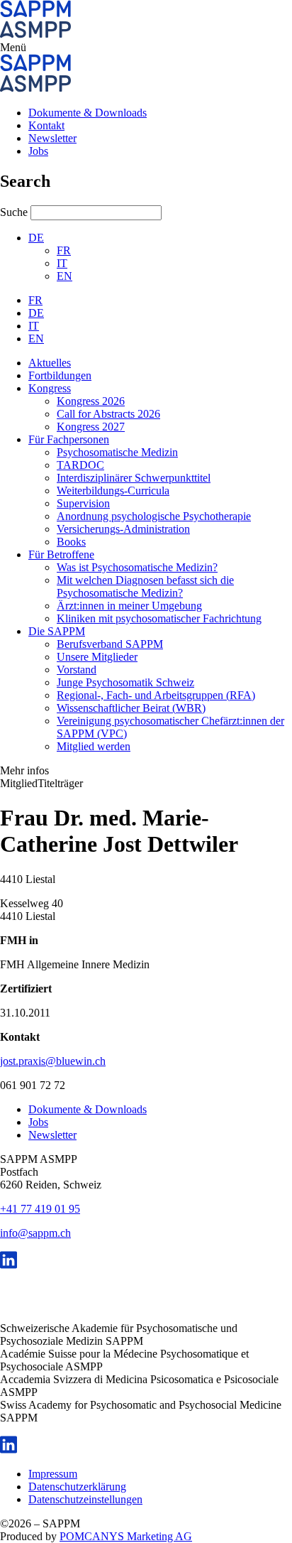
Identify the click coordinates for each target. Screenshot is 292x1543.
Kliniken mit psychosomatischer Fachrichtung (159, 618)
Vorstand (76, 670)
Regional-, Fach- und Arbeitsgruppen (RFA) (156, 695)
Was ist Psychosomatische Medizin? (137, 567)
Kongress (49, 388)
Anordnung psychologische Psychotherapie (154, 516)
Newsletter (52, 138)
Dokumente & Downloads (87, 113)
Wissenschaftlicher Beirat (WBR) (131, 708)
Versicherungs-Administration (123, 529)
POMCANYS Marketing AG (126, 1536)
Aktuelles (49, 363)
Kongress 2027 (91, 427)
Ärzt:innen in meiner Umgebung (129, 606)
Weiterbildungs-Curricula (113, 490)
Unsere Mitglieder (97, 657)
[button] (146, 47)
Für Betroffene (61, 554)
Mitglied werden (93, 746)
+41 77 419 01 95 (40, 1209)
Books (71, 542)
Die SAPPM (56, 631)
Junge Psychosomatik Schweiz (125, 682)
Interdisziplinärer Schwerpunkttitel (133, 478)
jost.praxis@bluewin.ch (53, 1061)
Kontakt (46, 125)
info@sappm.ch (35, 1233)
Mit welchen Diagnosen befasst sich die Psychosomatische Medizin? (145, 586)
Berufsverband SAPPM (110, 644)
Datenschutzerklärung (77, 1486)
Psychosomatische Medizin (117, 452)
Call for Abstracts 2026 (108, 414)
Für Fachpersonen (68, 439)
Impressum (52, 1474)
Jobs (38, 151)
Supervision (83, 503)
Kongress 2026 (91, 401)
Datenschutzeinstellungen (85, 1499)
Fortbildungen (59, 375)
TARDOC (80, 465)
